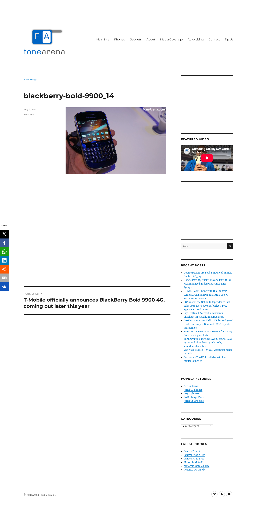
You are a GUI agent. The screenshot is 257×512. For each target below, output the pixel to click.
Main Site (102, 39)
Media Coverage (171, 39)
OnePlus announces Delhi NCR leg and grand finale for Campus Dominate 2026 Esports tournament (208, 324)
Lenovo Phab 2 (192, 451)
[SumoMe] (4, 286)
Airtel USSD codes (194, 400)
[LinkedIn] (4, 260)
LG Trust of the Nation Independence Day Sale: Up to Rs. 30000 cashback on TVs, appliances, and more (207, 306)
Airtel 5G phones (193, 389)
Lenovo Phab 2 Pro (194, 458)
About (151, 39)
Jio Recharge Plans (194, 397)
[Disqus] (97, 237)
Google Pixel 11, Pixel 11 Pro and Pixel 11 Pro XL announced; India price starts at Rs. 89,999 (207, 284)
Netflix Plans (191, 386)
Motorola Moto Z (193, 462)
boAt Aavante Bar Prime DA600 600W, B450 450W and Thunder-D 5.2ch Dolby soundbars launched (208, 342)
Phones (119, 39)
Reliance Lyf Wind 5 (195, 469)
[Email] (4, 278)
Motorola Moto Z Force (196, 466)
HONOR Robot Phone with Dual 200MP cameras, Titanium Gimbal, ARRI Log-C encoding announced (206, 295)
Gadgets (136, 39)
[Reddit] (4, 269)
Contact (214, 39)
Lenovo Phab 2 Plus (194, 455)
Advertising (196, 39)
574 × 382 (29, 114)
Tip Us (229, 39)
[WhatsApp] (4, 251)
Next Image (30, 79)
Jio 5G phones (191, 393)
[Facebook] (4, 242)
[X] (4, 234)
